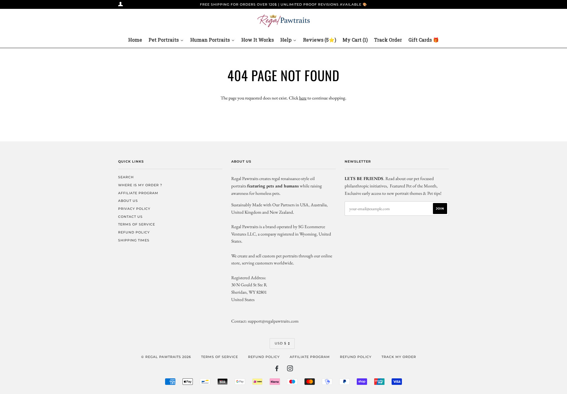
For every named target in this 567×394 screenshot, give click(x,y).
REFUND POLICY (134, 232)
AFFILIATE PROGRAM (138, 193)
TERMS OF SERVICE (136, 224)
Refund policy (264, 357)
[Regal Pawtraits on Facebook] (277, 369)
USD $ (280, 343)
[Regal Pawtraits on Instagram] (290, 369)
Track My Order (399, 357)
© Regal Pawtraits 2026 (166, 357)
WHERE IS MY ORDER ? (140, 185)
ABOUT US (128, 201)
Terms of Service (219, 357)
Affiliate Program (310, 357)
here (303, 98)
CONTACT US (130, 217)
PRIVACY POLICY (134, 209)
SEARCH (126, 177)
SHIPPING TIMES (133, 240)
